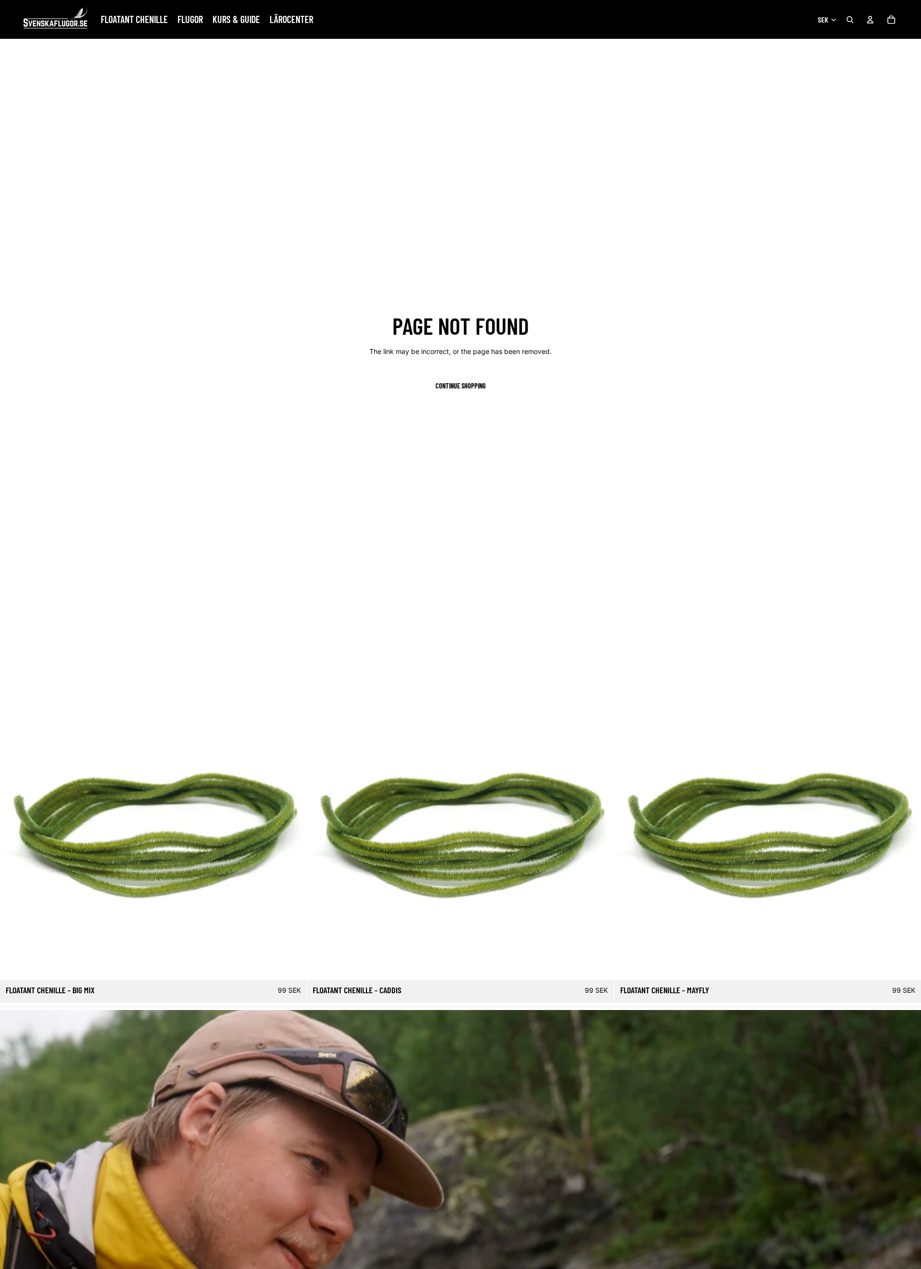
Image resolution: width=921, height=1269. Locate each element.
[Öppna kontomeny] (870, 19)
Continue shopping (461, 386)
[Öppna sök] (850, 19)
